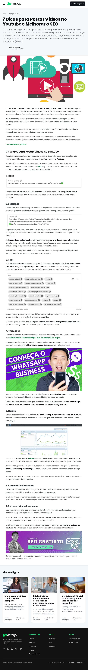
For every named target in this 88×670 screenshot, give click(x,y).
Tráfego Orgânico (14, 14)
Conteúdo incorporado (16, 144)
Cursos (31, 639)
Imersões (32, 646)
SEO (39, 166)
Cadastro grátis (77, 4)
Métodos (32, 642)
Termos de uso (74, 639)
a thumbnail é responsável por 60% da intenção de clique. (34, 337)
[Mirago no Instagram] (8, 649)
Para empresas (34, 654)
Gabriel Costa (14, 47)
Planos (31, 650)
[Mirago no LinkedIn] (12, 649)
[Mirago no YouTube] (3, 649)
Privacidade (73, 642)
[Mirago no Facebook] (16, 649)
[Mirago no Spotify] (21, 649)
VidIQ (31, 458)
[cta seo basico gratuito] (44, 542)
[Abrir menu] (4, 4)
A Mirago (52, 639)
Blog (4, 14)
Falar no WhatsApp (77, 662)
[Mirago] (14, 3)
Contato (52, 646)
